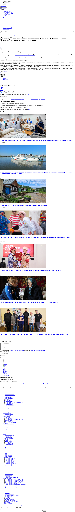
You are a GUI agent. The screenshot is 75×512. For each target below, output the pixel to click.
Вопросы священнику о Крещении (12, 486)
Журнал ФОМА (3, 34)
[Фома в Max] (4, 366)
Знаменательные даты (9, 435)
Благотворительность (15, 34)
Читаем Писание (8, 397)
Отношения (5, 423)
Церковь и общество (7, 82)
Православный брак (9, 444)
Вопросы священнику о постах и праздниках (14, 406)
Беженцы (5, 78)
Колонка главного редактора (8, 424)
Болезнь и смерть (8, 440)
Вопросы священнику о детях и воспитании (14, 419)
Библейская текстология (10, 395)
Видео (4, 469)
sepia (5, 43)
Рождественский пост (9, 473)
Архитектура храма (9, 414)
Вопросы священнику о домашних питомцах (14, 482)
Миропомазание (8, 496)
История (4, 434)
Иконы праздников (9, 409)
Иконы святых (8, 410)
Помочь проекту (4, 96)
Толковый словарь (8, 455)
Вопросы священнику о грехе (11, 483)
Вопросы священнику (7, 16)
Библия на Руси (8, 399)
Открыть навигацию (6, 1)
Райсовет (4, 25)
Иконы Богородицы (9, 408)
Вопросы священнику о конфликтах (12, 485)
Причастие (7, 493)
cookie (13, 387)
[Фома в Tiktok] (4, 363)
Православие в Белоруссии (10, 460)
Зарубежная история (9, 438)
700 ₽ (1, 87)
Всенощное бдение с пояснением (11, 501)
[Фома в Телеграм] (5, 361)
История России (8, 437)
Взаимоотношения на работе (11, 445)
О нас (4, 368)
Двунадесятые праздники (10, 403)
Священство (7, 498)
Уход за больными (8, 441)
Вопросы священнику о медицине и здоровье (14, 488)
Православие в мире (7, 457)
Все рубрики (5, 19)
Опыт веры (7, 430)
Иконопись (7, 449)
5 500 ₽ (1, 90)
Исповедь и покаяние (9, 494)
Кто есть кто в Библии (9, 394)
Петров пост (7, 476)
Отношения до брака (9, 443)
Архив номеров (6, 375)
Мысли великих (8, 456)
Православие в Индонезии (10, 464)
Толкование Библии (9, 398)
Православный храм (7, 413)
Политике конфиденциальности (35, 510)
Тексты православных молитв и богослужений (12, 505)
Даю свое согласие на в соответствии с (23, 99)
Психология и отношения (8, 13)
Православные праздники (8, 401)
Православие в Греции (9, 461)
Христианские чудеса (9, 431)
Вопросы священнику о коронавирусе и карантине (15, 484)
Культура (4, 446)
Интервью (5, 466)
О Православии (8, 433)
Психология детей (8, 418)
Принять (44, 510)
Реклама (4, 370)
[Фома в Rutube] (4, 365)
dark (3, 43)
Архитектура (7, 447)
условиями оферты (12, 97)
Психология (5, 439)
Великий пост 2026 (9, 474)
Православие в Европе (9, 462)
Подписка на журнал (7, 20)
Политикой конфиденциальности (38, 99)
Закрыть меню (3, 7)
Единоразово (4, 92)
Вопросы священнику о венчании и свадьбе (14, 480)
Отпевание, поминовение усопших (12, 495)
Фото (4, 468)
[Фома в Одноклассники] (6, 360)
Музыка (6, 450)
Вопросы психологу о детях (10, 422)
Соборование (7, 497)
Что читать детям (8, 420)
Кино (6, 453)
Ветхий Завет (8, 392)
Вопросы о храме (8, 489)
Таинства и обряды (6, 490)
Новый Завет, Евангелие (10, 391)
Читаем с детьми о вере (7, 28)
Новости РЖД (5, 427)
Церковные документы (7, 503)
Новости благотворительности (9, 80)
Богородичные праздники (10, 405)
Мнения (4, 467)
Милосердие (5, 79)
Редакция (5, 71)
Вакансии (5, 373)
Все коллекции (6, 29)
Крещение (7, 492)
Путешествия (5, 426)
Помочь (4, 6)
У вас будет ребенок (9, 421)
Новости (4, 15)
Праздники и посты (7, 471)
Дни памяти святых (9, 404)
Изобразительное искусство (10, 452)
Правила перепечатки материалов (9, 386)
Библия (4, 390)
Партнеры (5, 374)
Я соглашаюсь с (9, 97)
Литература (7, 448)
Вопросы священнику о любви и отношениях (14, 487)
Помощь (4, 81)
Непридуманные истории (8, 12)
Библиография (8, 400)
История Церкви (8, 436)
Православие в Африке (9, 459)
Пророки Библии (8, 396)
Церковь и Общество (7, 504)
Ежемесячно (11, 92)
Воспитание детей (6, 416)
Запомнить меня (5, 353)
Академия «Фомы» (6, 14)
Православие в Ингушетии (10, 463)
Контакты (5, 371)
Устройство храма (8, 415)
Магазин (4, 369)
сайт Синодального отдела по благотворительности (25, 55)
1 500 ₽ (1, 88)
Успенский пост (8, 475)
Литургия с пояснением (10, 500)
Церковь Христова (6, 502)
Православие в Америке (10, 458)
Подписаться (14, 381)
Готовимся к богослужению (8, 499)
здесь (29, 94)
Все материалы (6, 18)
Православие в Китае (9, 465)
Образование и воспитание (8, 425)
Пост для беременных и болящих (11, 477)
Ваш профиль (5, 2)
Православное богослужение (8, 27)
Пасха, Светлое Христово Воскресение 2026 (14, 402)
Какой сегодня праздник (8, 24)
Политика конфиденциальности (9, 385)
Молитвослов (5, 17)
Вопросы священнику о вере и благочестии (14, 479)
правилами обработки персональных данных (27, 383)
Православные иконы (7, 407)
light (1, 43)
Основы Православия (7, 11)
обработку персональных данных (17, 99)
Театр (6, 454)
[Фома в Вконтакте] (5, 359)
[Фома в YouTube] (5, 364)
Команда (4, 372)
